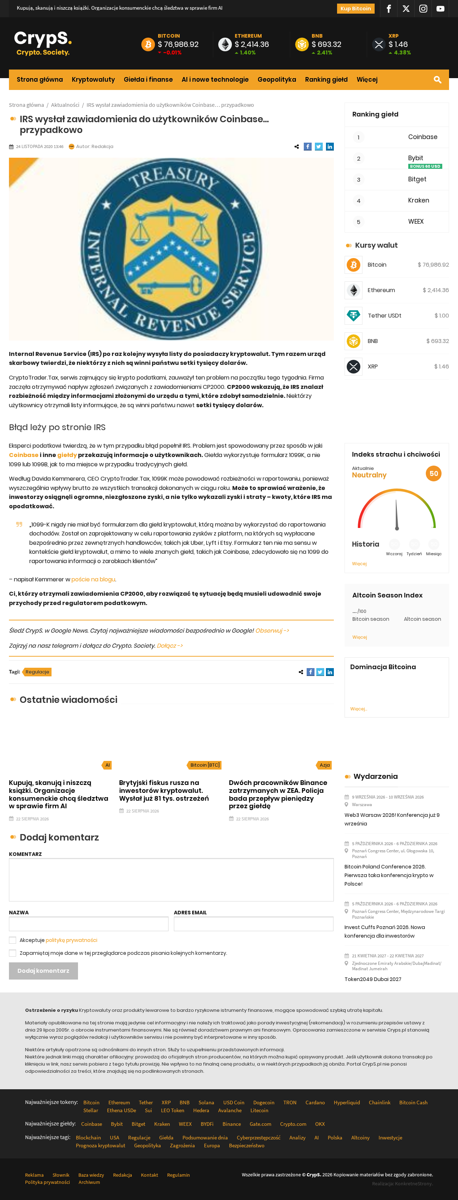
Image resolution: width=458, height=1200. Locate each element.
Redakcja (102, 146)
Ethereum (248, 35)
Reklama (34, 1175)
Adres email (190, 912)
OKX (320, 1123)
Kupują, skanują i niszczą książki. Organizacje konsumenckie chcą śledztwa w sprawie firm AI (120, 7)
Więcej (367, 79)
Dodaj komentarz (43, 971)
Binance (232, 1123)
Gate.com (260, 1123)
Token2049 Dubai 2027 (373, 979)
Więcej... (358, 709)
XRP (394, 35)
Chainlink (379, 1102)
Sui (148, 1110)
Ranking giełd (326, 79)
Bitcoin (169, 35)
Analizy (297, 1137)
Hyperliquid (347, 1102)
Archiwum (89, 1182)
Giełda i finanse (148, 79)
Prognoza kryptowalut (100, 1145)
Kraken (418, 200)
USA (114, 1137)
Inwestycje (390, 1137)
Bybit (415, 158)
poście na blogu (93, 579)
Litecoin (259, 1110)
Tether (146, 1102)
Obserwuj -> (272, 631)
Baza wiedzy (91, 1175)
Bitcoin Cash (413, 1102)
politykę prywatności (71, 940)
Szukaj (437, 80)
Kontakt (149, 1175)
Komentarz (25, 854)
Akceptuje (58, 940)
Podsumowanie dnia (205, 1137)
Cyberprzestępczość (259, 1137)
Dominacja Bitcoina (383, 667)
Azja (325, 765)
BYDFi (207, 1123)
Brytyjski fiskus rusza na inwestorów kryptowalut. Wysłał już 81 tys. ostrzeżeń (164, 790)
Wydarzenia (376, 776)
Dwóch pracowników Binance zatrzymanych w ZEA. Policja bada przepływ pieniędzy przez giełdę (278, 794)
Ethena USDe (121, 1110)
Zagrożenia (182, 1145)
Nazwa (19, 912)
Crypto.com (293, 1123)
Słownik (61, 1175)
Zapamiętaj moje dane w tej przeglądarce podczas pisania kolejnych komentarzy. (123, 953)
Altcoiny (360, 1137)
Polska (335, 1137)
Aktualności (65, 104)
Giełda (166, 1137)
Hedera (201, 1110)
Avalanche (230, 1110)
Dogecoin (263, 1102)
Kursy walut (376, 245)
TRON (290, 1102)
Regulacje (37, 671)
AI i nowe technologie (215, 79)
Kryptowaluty (93, 79)
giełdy (67, 455)
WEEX (416, 222)
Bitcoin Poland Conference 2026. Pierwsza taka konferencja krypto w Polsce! (389, 875)
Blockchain (88, 1137)
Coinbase (24, 455)
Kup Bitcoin (356, 8)
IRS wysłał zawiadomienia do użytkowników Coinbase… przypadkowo (170, 104)
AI (108, 765)
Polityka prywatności (47, 1182)
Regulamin (178, 1175)
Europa (212, 1145)
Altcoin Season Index (387, 595)
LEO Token (172, 1110)
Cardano (315, 1102)
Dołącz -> (169, 646)
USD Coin (233, 1102)
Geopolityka (277, 79)
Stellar (90, 1110)
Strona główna (40, 79)
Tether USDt (384, 315)
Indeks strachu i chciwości (396, 454)
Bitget (417, 179)
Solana (206, 1102)
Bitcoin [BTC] (205, 765)
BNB (317, 35)
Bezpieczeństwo (246, 1145)
